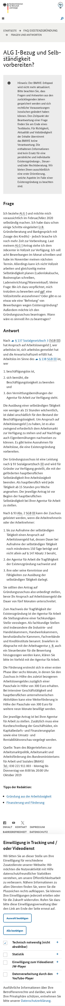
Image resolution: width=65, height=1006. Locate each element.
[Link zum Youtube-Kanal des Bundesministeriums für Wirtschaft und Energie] (13, 822)
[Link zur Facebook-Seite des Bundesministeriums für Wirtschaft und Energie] (4, 822)
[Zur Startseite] (60, 5)
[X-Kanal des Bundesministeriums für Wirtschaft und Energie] (22, 822)
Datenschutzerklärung (36, 1000)
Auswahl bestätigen (17, 918)
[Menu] (3, 18)
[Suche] (61, 18)
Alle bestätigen (14, 930)
